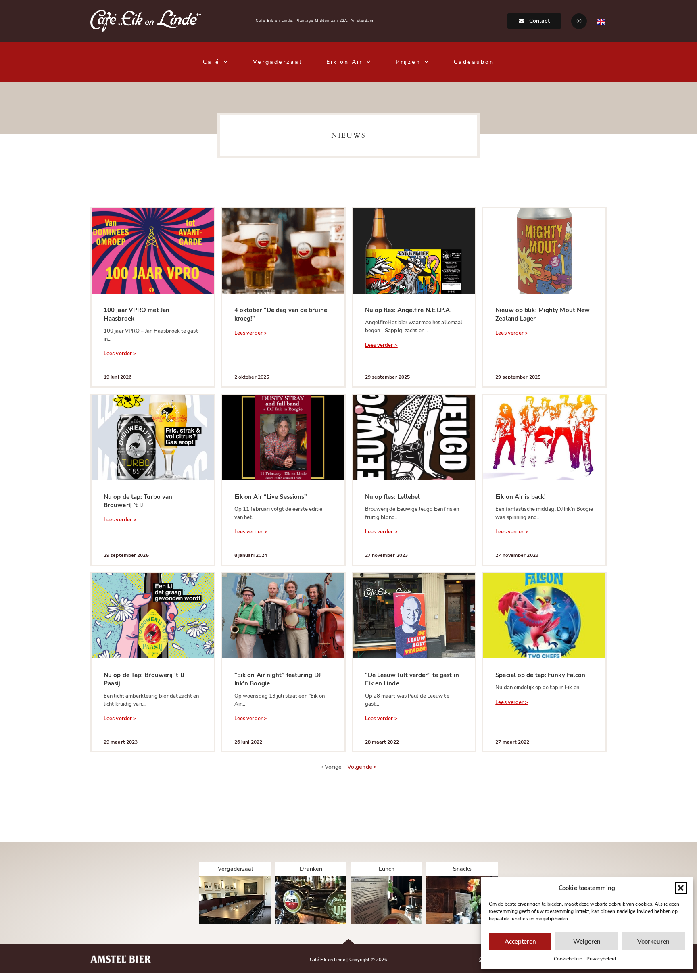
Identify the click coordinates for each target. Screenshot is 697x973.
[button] (681, 888)
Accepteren (520, 942)
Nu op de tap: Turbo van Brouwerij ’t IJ (138, 501)
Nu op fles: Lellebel (392, 497)
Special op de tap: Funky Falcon (540, 675)
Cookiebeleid (568, 959)
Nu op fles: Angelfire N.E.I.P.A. (408, 310)
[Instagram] (579, 21)
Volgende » (362, 767)
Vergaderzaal (277, 62)
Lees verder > (120, 353)
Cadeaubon (474, 62)
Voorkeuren (653, 942)
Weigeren (587, 942)
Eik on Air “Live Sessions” (270, 497)
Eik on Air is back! (520, 497)
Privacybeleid (601, 959)
